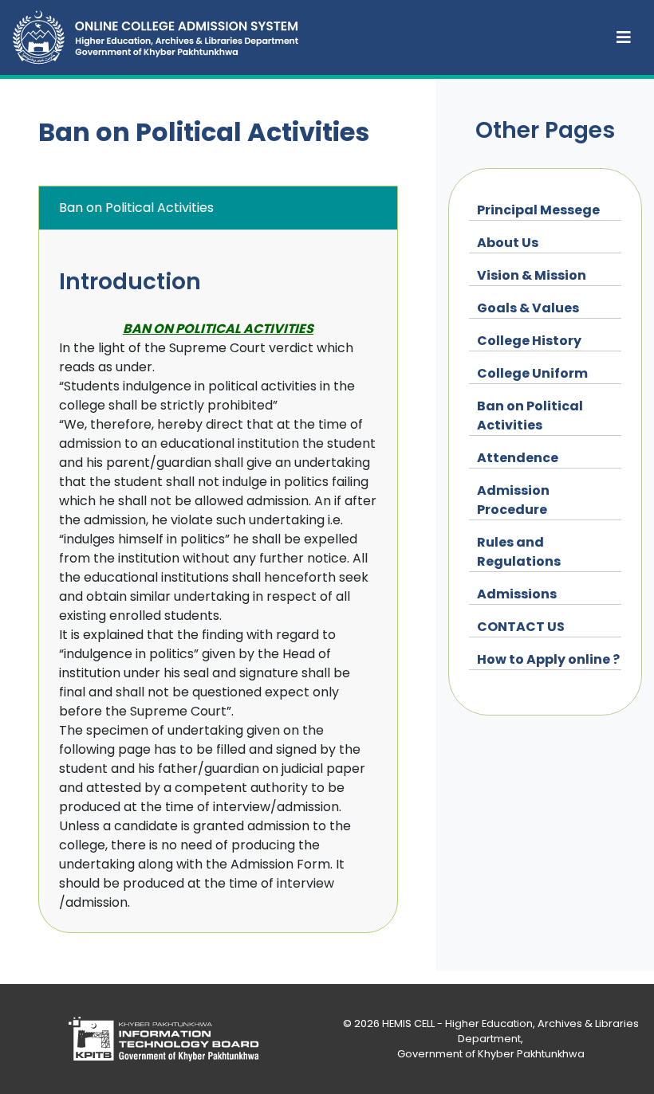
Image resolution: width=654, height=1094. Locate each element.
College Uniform (532, 373)
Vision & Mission (531, 275)
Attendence (517, 458)
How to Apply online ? (548, 659)
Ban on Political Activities (530, 415)
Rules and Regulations (519, 552)
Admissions (517, 594)
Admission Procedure (513, 500)
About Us (507, 242)
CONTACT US (521, 627)
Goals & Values (528, 308)
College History (529, 340)
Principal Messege (538, 210)
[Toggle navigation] (623, 37)
